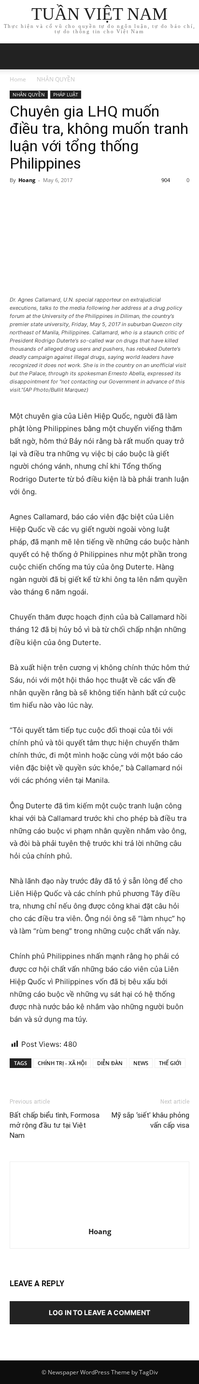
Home (18, 79)
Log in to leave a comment (99, 1312)
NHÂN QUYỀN (56, 79)
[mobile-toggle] (16, 56)
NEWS (140, 1063)
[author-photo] (99, 1218)
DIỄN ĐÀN (110, 1063)
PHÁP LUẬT (65, 94)
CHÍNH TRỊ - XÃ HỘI (62, 1063)
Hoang (26, 180)
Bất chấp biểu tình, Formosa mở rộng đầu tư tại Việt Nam (55, 1125)
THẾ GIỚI (170, 1063)
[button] (185, 56)
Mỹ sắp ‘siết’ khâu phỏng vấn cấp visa (150, 1120)
